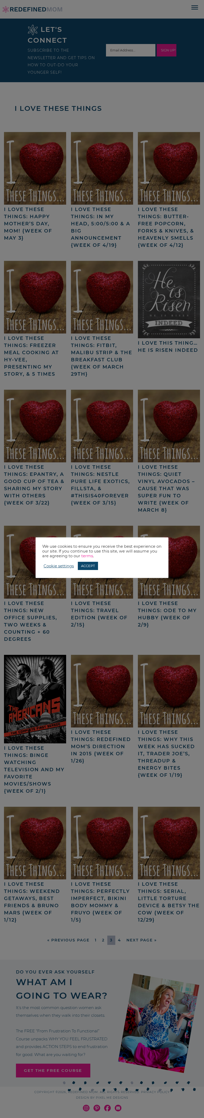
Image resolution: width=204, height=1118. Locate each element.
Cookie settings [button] (59, 566)
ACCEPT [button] (88, 566)
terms (87, 556)
